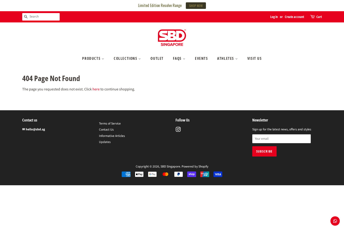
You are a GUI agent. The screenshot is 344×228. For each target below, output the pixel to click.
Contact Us (106, 129)
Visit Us (254, 58)
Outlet (157, 58)
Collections (126, 58)
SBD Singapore (170, 166)
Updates (105, 142)
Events (201, 58)
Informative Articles (112, 136)
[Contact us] (335, 221)
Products (91, 58)
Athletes (226, 58)
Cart (319, 16)
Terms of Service (110, 123)
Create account (294, 16)
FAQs (178, 58)
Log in (274, 16)
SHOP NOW (196, 5)
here (96, 89)
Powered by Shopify (195, 166)
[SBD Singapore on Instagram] (178, 130)
